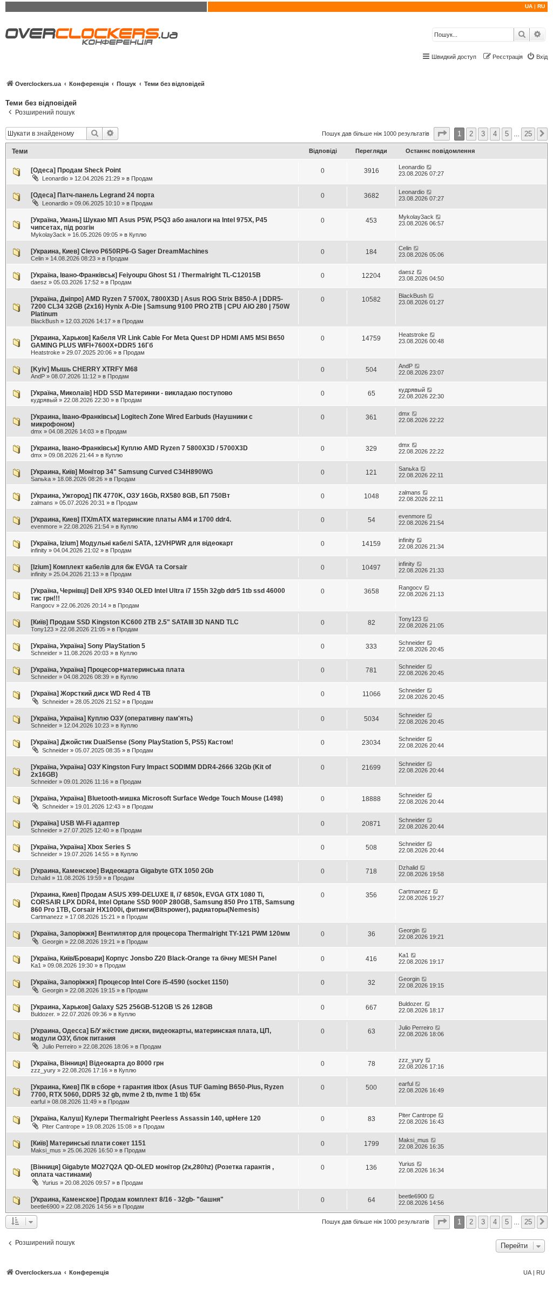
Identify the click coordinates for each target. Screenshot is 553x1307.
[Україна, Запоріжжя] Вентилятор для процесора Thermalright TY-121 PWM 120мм (160, 933)
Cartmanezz (47, 916)
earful (38, 1101)
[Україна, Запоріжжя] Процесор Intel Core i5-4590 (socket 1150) (129, 982)
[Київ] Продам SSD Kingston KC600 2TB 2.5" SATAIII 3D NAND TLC (135, 622)
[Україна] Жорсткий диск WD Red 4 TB (91, 693)
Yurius (50, 1182)
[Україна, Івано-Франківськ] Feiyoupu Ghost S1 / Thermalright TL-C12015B (146, 275)
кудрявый (44, 400)
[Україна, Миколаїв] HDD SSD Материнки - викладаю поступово (131, 393)
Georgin (52, 941)
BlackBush (45, 321)
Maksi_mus (46, 1150)
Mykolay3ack (48, 234)
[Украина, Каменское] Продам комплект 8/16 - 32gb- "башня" (127, 1199)
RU (541, 6)
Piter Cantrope (61, 1126)
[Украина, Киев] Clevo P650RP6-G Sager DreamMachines (119, 251)
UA (528, 6)
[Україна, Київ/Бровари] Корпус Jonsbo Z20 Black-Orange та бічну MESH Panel (153, 958)
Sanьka (41, 479)
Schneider (44, 653)
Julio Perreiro (59, 1046)
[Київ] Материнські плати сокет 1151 (88, 1143)
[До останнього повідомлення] (429, 167)
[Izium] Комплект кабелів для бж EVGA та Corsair (109, 567)
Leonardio (55, 178)
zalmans (42, 502)
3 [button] (483, 134)
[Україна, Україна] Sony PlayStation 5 (88, 646)
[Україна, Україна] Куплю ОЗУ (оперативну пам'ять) (112, 718)
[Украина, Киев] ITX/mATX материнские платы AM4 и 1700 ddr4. (131, 519)
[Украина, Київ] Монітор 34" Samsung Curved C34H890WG (122, 472)
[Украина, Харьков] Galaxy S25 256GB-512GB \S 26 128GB (122, 1007)
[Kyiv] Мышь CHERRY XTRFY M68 (84, 369)
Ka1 (36, 965)
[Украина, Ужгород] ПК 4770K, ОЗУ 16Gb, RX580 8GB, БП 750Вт (130, 495)
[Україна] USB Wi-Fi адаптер (75, 823)
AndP (38, 376)
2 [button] (471, 134)
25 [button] (528, 134)
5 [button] (507, 134)
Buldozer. (43, 1014)
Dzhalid (40, 878)
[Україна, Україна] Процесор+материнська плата (108, 669)
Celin (37, 258)
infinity (39, 550)
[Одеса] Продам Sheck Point (76, 170)
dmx (36, 431)
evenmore (44, 526)
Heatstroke (45, 352)
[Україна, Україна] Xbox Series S (81, 847)
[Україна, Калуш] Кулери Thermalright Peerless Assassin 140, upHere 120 (146, 1118)
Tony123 (42, 629)
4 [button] (495, 134)
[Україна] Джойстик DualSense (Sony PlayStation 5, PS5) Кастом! (132, 742)
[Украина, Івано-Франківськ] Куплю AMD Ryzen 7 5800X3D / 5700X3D (139, 448)
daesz (39, 282)
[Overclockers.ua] (91, 36)
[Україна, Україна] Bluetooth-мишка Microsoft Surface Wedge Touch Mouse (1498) (157, 798)
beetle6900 (45, 1206)
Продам (142, 178)
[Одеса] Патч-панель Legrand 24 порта (92, 195)
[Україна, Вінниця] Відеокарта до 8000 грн (97, 1063)
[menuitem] (537, 56)
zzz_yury (43, 1070)
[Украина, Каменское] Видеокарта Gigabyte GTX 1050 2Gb (122, 871)
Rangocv (43, 605)
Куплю (137, 234)
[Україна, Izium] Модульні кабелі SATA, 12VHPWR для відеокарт (132, 543)
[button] (442, 134)
